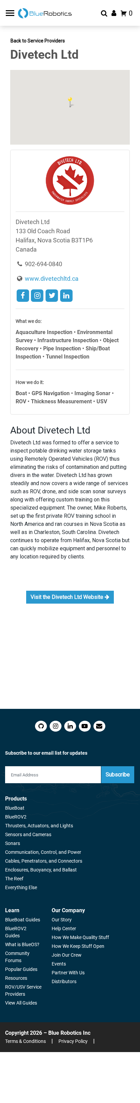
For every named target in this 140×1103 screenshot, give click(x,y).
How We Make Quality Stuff (80, 937)
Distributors (64, 981)
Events (59, 964)
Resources (16, 978)
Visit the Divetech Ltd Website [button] (68, 597)
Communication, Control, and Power (43, 852)
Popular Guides (21, 969)
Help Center (64, 928)
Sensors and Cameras (28, 834)
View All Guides (21, 1003)
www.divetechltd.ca (50, 278)
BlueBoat (14, 808)
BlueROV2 (16, 817)
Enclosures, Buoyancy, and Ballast (41, 869)
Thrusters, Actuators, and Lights (39, 825)
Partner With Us (68, 972)
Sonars (12, 843)
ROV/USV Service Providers (23, 990)
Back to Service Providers (38, 40)
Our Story (62, 919)
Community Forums (17, 957)
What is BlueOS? (22, 944)
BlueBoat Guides (22, 919)
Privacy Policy (73, 1041)
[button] (70, 102)
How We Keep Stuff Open (78, 946)
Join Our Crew (67, 955)
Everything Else (21, 887)
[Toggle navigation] (10, 13)
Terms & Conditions (25, 1041)
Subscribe (118, 774)
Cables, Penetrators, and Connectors (43, 861)
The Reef (14, 878)
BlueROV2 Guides (16, 932)
